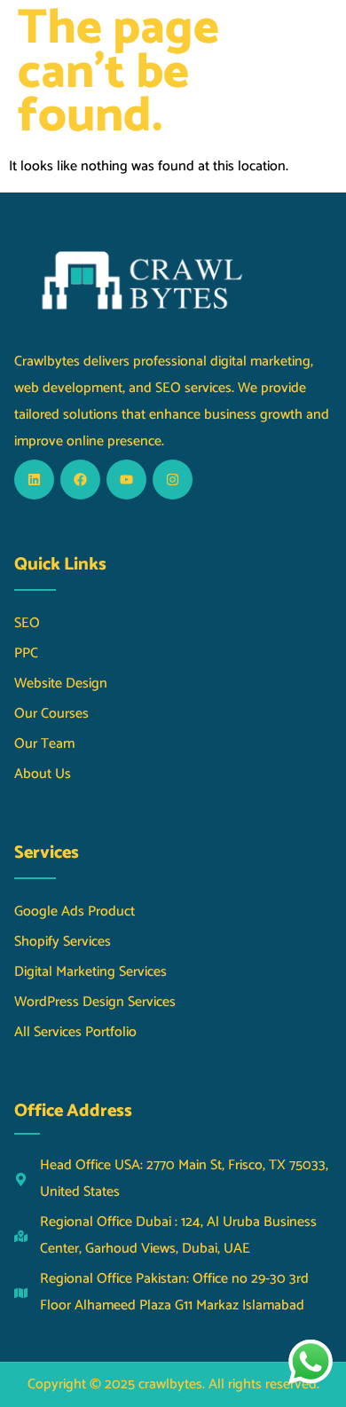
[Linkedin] (34, 479)
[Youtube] (126, 479)
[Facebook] (80, 479)
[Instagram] (173, 479)
